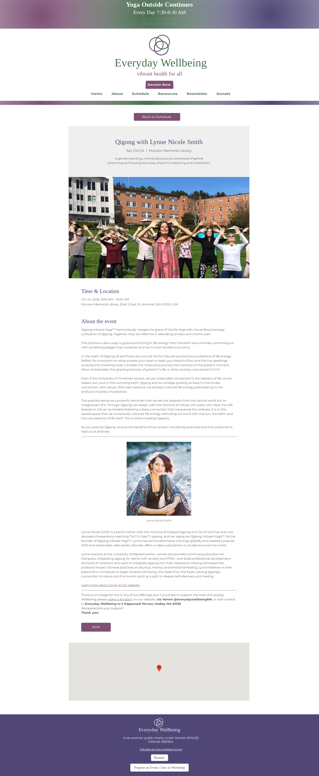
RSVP (96, 627)
